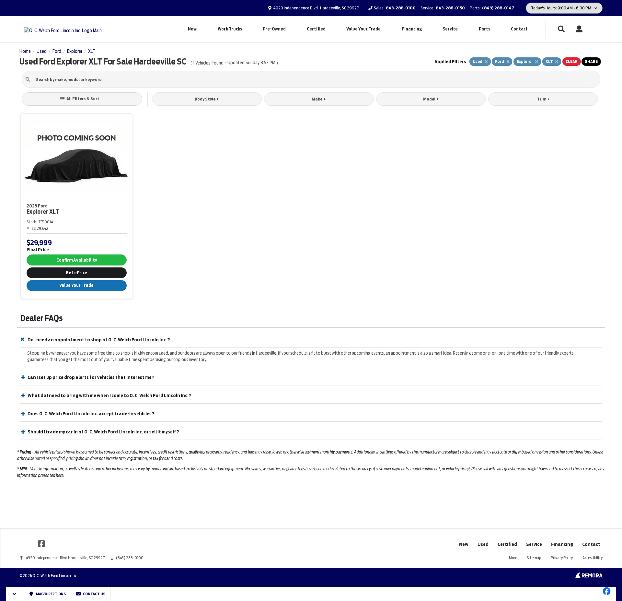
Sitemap (534, 557)
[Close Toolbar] (15, 594)
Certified (316, 29)
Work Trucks (230, 29)
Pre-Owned (274, 29)
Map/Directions (50, 594)
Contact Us (93, 594)
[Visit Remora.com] (589, 576)
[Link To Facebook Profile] (41, 543)
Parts (484, 29)
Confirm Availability (76, 260)
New (192, 29)
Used (483, 544)
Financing (412, 29)
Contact (519, 29)
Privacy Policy (562, 557)
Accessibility (592, 557)
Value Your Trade (363, 29)
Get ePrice (76, 272)
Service (450, 29)
